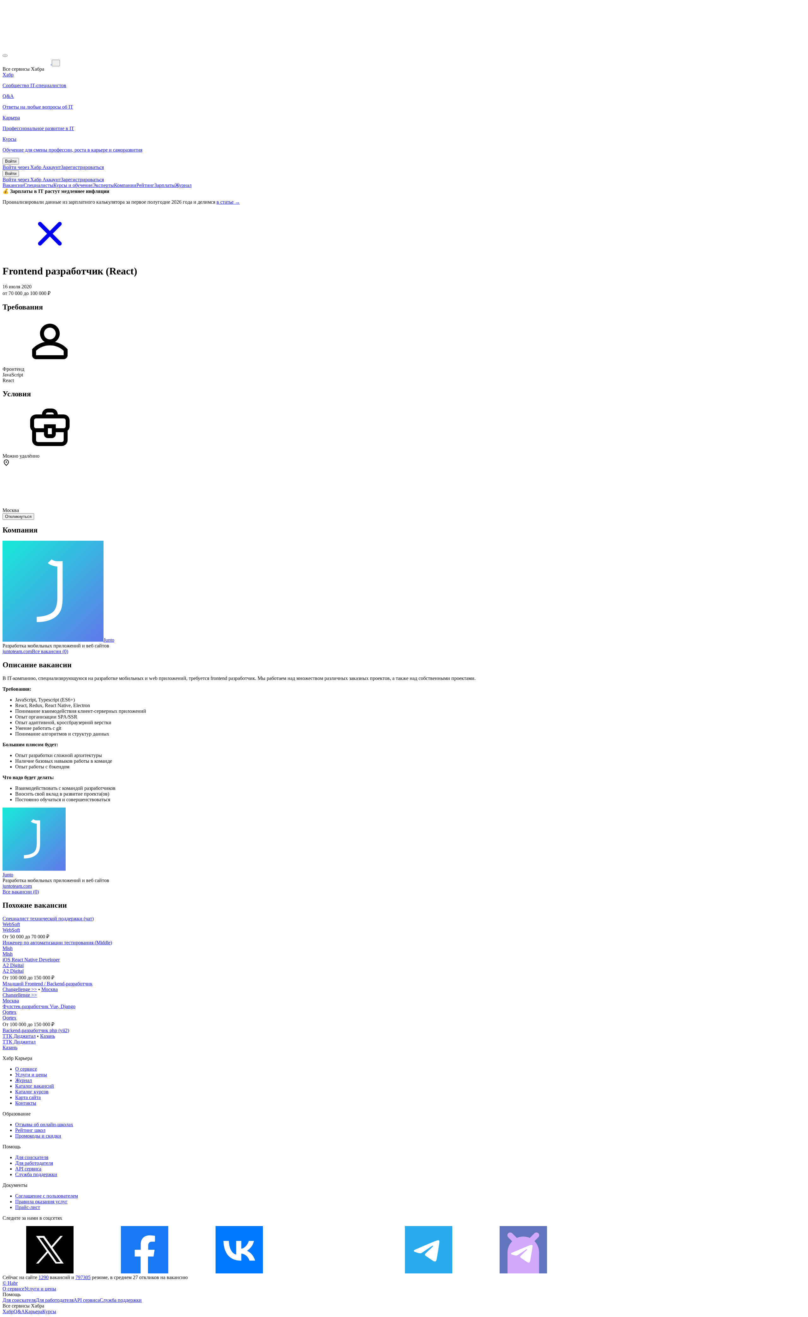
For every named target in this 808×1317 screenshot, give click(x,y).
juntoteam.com (17, 651)
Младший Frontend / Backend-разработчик (47, 983)
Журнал (183, 185)
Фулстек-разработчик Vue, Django (39, 1006)
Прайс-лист (27, 1207)
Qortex (9, 1012)
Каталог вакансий (34, 1086)
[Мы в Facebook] (144, 1271)
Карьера (33, 1311)
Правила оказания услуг (41, 1201)
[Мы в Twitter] (50, 1271)
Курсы (49, 1311)
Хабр (8, 1311)
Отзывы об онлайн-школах (44, 1124)
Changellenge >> (20, 989)
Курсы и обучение (72, 185)
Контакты (25, 1103)
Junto (109, 640)
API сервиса (28, 1168)
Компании (125, 185)
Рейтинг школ (30, 1130)
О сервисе (26, 1069)
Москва (49, 989)
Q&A (19, 1311)
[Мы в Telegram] (428, 1271)
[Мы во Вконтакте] (239, 1271)
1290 (44, 1277)
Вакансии (13, 185)
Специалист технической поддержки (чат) (48, 918)
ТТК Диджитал (19, 1036)
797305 (83, 1277)
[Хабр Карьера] (27, 62)
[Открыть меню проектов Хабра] (5, 56)
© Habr (10, 1283)
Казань (47, 1036)
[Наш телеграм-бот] (523, 1271)
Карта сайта (28, 1097)
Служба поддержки (36, 1174)
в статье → (228, 202)
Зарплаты (164, 185)
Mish (8, 948)
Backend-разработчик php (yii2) (36, 1030)
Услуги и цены (31, 1074)
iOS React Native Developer (31, 959)
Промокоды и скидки (38, 1136)
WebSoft (11, 924)
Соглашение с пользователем (46, 1196)
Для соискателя (31, 1157)
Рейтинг (145, 185)
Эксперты (103, 185)
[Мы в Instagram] (334, 1271)
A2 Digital (13, 965)
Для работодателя (34, 1163)
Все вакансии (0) (50, 651)
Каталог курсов (32, 1091)
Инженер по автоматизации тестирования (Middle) (57, 942)
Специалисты (38, 185)
